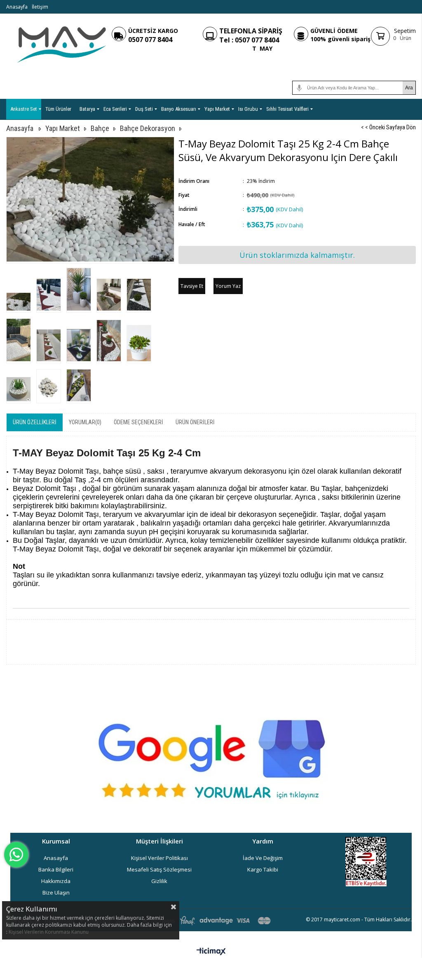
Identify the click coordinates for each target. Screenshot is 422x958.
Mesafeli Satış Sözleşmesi (159, 869)
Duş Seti (144, 109)
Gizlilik (159, 881)
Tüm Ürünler (58, 109)
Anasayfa (17, 6)
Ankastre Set (23, 109)
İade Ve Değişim (263, 858)
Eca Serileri (115, 109)
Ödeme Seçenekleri (138, 422)
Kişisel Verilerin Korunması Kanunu (49, 931)
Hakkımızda (55, 881)
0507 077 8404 (150, 39)
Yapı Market (217, 109)
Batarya (87, 109)
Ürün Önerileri (195, 422)
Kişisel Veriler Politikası (159, 858)
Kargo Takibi (262, 869)
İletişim (40, 6)
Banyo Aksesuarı (178, 109)
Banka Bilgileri (55, 869)
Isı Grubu (248, 109)
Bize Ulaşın (56, 892)
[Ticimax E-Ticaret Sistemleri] (211, 952)
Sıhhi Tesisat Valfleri (287, 109)
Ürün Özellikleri (34, 422)
